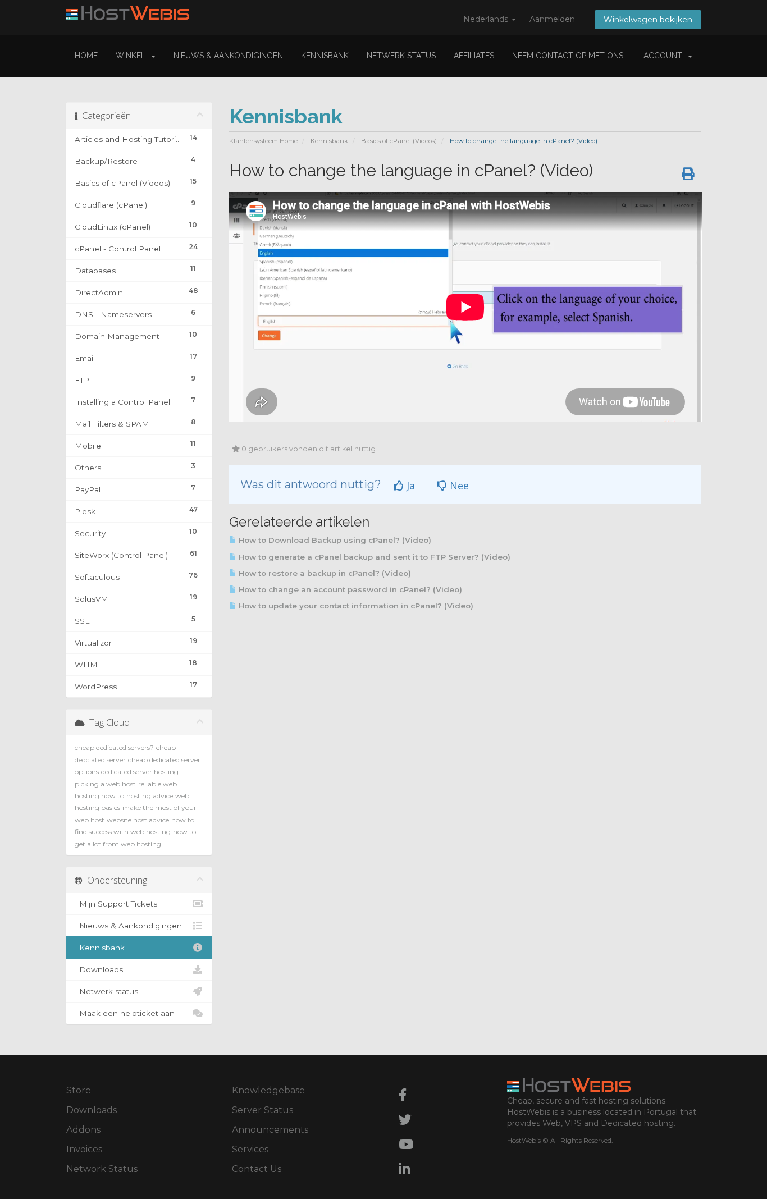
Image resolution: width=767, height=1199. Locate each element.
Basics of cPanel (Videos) (399, 141)
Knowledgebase (268, 1090)
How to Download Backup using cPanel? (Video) (333, 540)
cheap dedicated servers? (114, 747)
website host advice (138, 820)
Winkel (133, 55)
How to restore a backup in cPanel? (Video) (323, 573)
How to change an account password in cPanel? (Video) (349, 589)
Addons (83, 1129)
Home (86, 55)
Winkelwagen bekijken (648, 20)
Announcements (270, 1129)
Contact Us (256, 1169)
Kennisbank (325, 55)
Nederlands (486, 19)
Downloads (99, 969)
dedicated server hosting (140, 771)
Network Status (102, 1169)
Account (665, 55)
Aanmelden (552, 19)
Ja (409, 485)
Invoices (84, 1149)
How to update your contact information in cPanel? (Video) (354, 605)
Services (250, 1149)
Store (78, 1090)
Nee (458, 485)
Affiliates (474, 55)
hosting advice (149, 795)
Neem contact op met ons (567, 55)
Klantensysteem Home (263, 141)
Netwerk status (401, 55)
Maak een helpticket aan (125, 1013)
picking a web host (105, 784)
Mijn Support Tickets (116, 903)
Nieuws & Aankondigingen (228, 55)
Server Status (262, 1110)
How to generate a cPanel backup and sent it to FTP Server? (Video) (373, 556)
